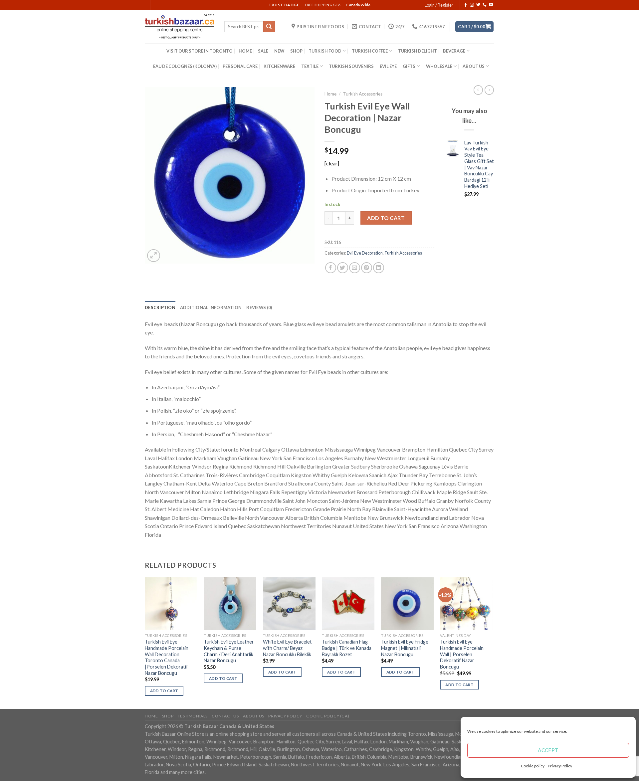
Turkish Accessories (362, 94)
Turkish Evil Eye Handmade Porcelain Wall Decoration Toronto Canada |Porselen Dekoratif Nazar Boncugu (166, 657)
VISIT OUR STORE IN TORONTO (199, 51)
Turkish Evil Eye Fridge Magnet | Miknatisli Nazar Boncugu (404, 648)
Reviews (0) (259, 307)
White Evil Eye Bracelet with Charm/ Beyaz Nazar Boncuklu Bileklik (287, 648)
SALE (263, 51)
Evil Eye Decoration (365, 253)
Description (160, 307)
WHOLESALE (439, 66)
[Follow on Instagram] (472, 5)
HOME (245, 51)
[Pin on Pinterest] (366, 267)
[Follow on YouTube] (491, 5)
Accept (548, 750)
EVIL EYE (388, 66)
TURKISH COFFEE (370, 51)
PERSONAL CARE (240, 66)
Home (330, 94)
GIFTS (409, 66)
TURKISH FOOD (325, 51)
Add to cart (386, 218)
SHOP (296, 51)
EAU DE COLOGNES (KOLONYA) (185, 66)
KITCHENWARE (279, 66)
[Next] (492, 642)
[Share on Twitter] (342, 267)
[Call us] (485, 5)
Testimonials (193, 715)
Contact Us (225, 715)
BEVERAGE (454, 51)
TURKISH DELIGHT (417, 51)
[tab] (160, 307)
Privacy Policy (560, 765)
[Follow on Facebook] (466, 5)
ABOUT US (474, 66)
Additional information (211, 307)
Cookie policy (532, 765)
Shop (167, 715)
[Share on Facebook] (330, 267)
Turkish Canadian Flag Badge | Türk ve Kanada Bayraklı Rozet (346, 648)
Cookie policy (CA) (327, 715)
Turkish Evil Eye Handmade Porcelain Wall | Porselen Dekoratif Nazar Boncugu (462, 654)
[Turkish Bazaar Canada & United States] (179, 26)
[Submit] (269, 26)
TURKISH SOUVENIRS (351, 66)
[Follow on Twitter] (478, 5)
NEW (279, 51)
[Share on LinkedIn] (378, 267)
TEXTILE (310, 66)
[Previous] (145, 642)
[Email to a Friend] (354, 267)
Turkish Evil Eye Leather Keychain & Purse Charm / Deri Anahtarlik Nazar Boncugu (229, 651)
